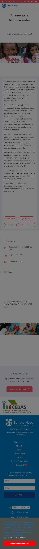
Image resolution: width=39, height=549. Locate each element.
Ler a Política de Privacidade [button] (14, 538)
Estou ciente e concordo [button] (19, 543)
